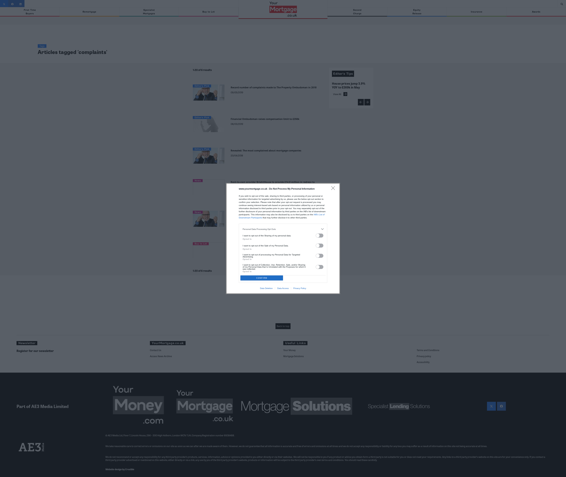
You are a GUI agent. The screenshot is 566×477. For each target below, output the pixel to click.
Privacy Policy (299, 288)
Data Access (283, 288)
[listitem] (283, 229)
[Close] (334, 189)
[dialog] (283, 238)
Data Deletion (266, 288)
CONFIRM (261, 278)
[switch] (319, 236)
